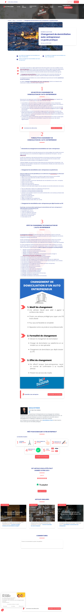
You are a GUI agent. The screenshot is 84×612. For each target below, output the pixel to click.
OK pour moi (21, 606)
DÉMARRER (76, 1)
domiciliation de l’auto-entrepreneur (40, 81)
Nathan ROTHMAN (34, 408)
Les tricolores (9, 6)
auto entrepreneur (24, 69)
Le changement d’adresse (26, 234)
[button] (2, 610)
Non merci (5, 606)
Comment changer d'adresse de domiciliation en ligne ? (11, 525)
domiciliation (53, 173)
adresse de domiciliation (48, 99)
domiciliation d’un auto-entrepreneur (32, 255)
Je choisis (13, 606)
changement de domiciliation (28, 74)
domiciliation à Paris (48, 420)
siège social (23, 155)
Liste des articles (13, 2)
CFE (62, 108)
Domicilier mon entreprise (56, 128)
